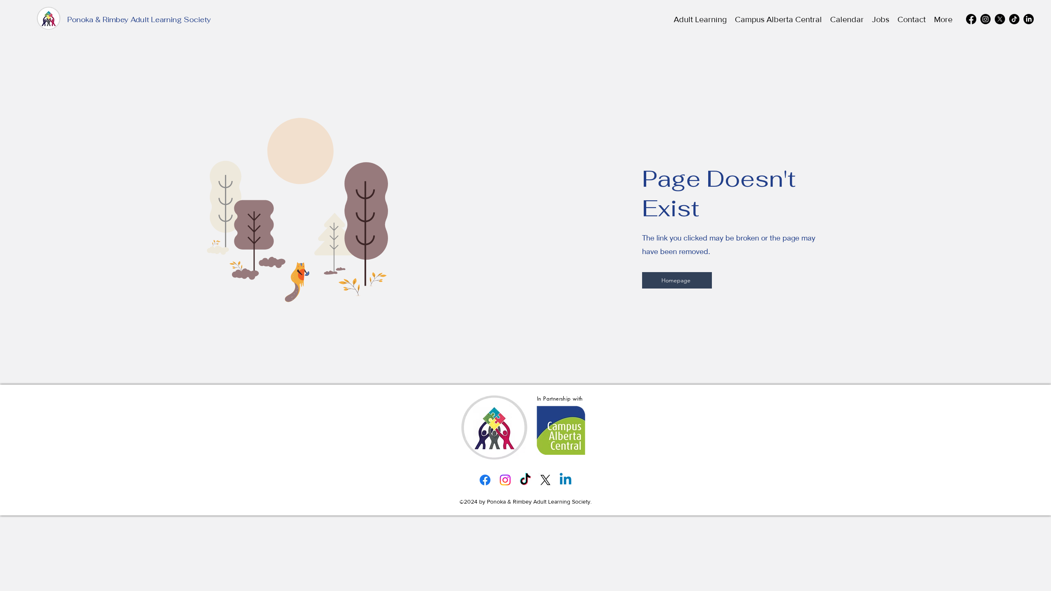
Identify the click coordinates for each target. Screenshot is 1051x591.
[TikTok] (1014, 19)
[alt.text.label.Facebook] (971, 19)
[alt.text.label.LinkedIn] (1028, 19)
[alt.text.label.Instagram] (985, 19)
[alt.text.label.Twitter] (1000, 19)
